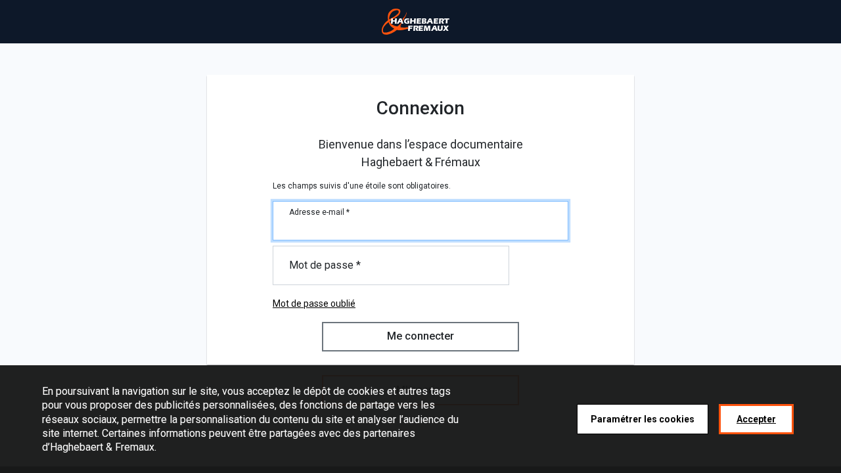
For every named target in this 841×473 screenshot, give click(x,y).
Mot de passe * (325, 265)
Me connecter (420, 336)
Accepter (756, 418)
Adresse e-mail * (319, 212)
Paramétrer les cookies (642, 418)
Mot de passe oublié (314, 303)
